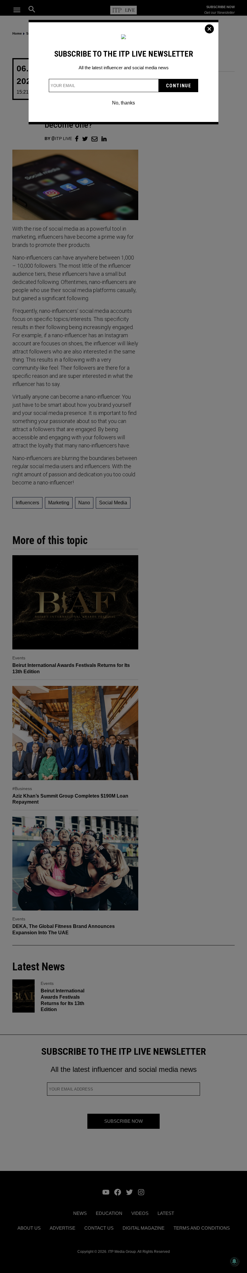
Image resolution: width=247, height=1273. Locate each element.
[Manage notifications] (234, 1261)
